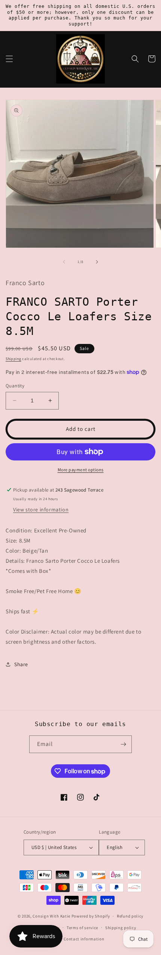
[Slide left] (64, 262)
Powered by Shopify (91, 916)
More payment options (81, 469)
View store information (41, 509)
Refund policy (130, 916)
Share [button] (21, 664)
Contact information (84, 939)
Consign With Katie (51, 916)
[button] (9, 59)
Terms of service (82, 927)
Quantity (15, 386)
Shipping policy (120, 927)
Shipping (13, 358)
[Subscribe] (123, 744)
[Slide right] (97, 262)
